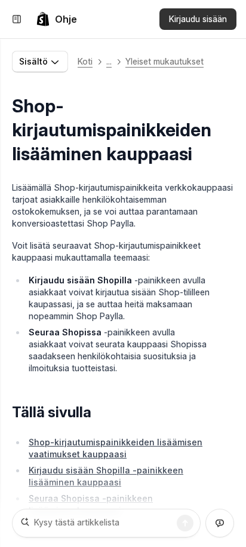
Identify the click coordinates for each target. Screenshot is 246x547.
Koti (85, 61)
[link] (56, 19)
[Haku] (185, 523)
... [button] (109, 61)
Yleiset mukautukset (164, 61)
